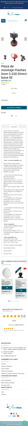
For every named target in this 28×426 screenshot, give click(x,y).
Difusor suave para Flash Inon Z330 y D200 (6, 283)
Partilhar (3, 112)
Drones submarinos (6, 380)
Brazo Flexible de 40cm (9, 248)
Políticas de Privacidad (6, 371)
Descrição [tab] (14, 127)
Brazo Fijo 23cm (8, 253)
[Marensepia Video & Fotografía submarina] (13, 13)
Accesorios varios (5, 385)
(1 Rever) (3, 84)
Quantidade (4, 100)
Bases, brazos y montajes (7, 382)
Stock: (13, 93)
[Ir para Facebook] (11, 414)
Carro (2, 392)
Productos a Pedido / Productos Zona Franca (12, 373)
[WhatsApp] (16, 414)
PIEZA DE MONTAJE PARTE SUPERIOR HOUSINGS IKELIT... (20, 284)
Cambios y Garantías (6, 366)
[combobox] (14, 21)
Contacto (3, 364)
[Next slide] (25, 39)
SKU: (12, 88)
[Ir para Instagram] (13, 414)
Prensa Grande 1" (8, 251)
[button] (8, 7)
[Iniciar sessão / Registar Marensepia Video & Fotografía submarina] (4, 7)
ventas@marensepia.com (10, 356)
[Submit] (20, 21)
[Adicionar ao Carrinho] (7, 288)
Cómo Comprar (5, 368)
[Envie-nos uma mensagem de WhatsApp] (24, 422)
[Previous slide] (2, 39)
